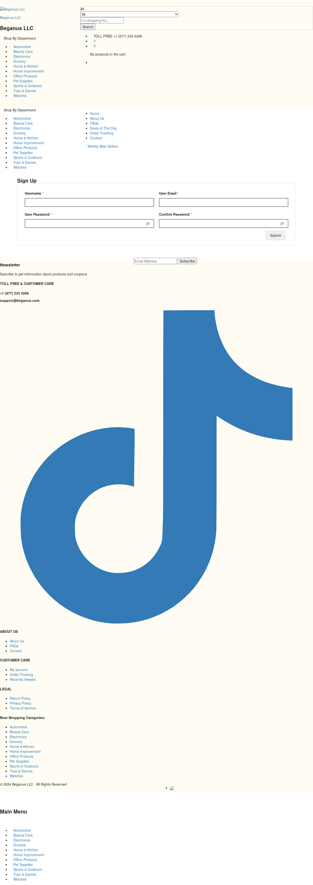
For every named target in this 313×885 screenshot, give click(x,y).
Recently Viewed (22, 679)
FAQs (94, 123)
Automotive (21, 46)
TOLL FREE (103, 36)
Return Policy (20, 698)
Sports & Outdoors (27, 85)
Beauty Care (22, 51)
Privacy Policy (20, 703)
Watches (19, 95)
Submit (275, 235)
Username (34, 193)
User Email (169, 193)
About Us (97, 118)
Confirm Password (175, 214)
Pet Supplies (22, 80)
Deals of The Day (103, 128)
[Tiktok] (156, 622)
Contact (96, 137)
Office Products (24, 75)
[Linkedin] (6, 307)
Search (87, 26)
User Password (38, 214)
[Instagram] (9, 307)
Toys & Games (24, 90)
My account (19, 669)
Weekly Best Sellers (103, 146)
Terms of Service (23, 708)
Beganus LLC (10, 17)
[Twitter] (4, 307)
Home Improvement (28, 71)
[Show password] (147, 223)
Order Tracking (101, 132)
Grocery (19, 61)
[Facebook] (1, 307)
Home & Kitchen (25, 66)
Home (94, 113)
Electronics (21, 56)
